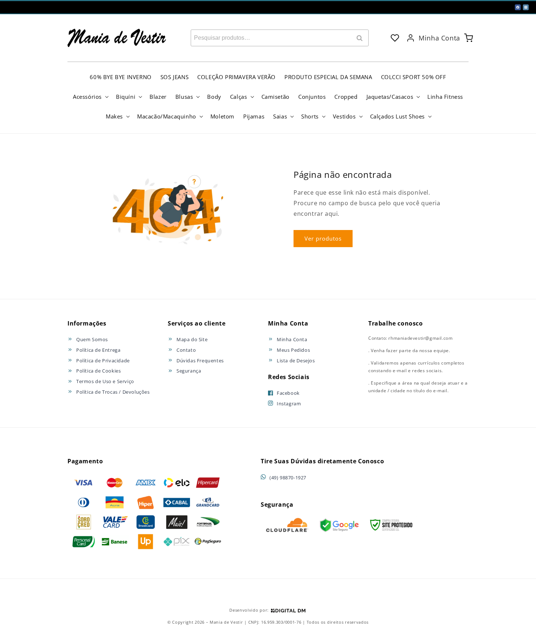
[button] (90, 96)
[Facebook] (518, 7)
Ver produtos (323, 238)
